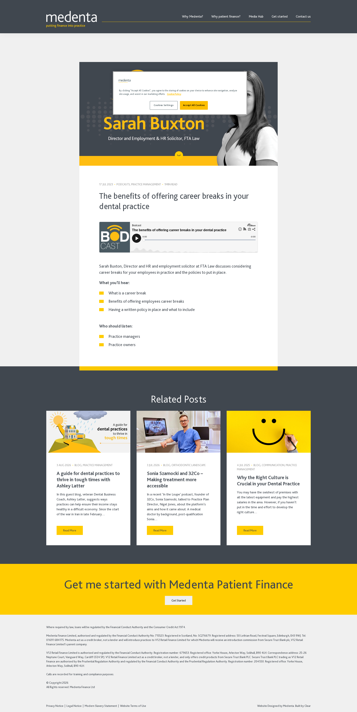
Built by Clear (303, 705)
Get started (280, 16)
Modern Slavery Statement (101, 705)
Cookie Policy (174, 94)
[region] (180, 93)
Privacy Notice (54, 705)
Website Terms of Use (133, 705)
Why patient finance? (225, 16)
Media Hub (256, 16)
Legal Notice (74, 705)
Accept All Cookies (194, 105)
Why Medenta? (192, 16)
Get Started (178, 600)
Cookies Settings (164, 105)
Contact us (303, 16)
